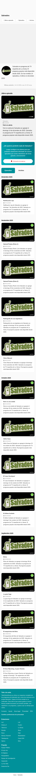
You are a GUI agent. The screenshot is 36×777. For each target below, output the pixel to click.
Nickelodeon (21, 735)
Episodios (8, 170)
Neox (19, 730)
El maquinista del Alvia (10, 631)
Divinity (3, 730)
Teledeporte (4, 738)
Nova (2, 733)
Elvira (5, 557)
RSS (31, 711)
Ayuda (10, 711)
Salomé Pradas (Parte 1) (10, 244)
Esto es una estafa (9, 401)
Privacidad (25, 711)
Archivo (21, 170)
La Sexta (20, 727)
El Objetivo (4, 753)
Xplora (3, 741)
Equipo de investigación (8, 758)
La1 (2, 722)
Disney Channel (6, 735)
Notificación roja (8, 200)
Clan (19, 733)
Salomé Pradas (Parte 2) (10, 281)
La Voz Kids (4, 763)
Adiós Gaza (7, 439)
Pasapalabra (5, 755)
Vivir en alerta (7, 125)
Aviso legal (17, 711)
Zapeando (4, 761)
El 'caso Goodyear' (9, 476)
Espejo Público (5, 747)
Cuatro (20, 725)
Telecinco (4, 727)
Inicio (14, 775)
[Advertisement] (18, 44)
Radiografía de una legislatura (12, 318)
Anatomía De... (5, 766)
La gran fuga (7, 594)
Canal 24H (21, 738)
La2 (19, 722)
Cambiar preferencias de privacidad (12, 714)
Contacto (4, 711)
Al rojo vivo (4, 750)
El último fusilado (8, 513)
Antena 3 (4, 725)
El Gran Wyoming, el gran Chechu (14, 669)
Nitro (19, 741)
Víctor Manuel (7, 358)
